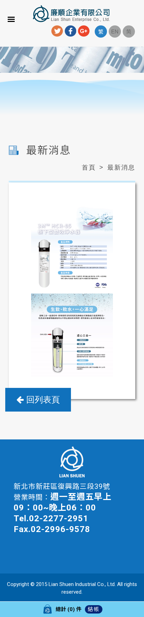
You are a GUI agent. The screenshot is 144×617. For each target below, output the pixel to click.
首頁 (89, 167)
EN (114, 31)
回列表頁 (42, 399)
